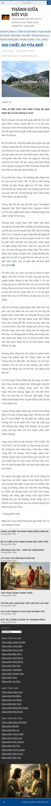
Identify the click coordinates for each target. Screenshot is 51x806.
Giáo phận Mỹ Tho (11, 746)
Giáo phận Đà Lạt (10, 730)
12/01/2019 (7, 51)
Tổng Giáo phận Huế (12, 692)
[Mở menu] (2, 3)
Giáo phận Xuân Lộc (12, 738)
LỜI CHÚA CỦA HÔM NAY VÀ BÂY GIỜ (18, 558)
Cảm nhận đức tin (11, 55)
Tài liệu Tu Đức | (27, 39)
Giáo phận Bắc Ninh (12, 654)
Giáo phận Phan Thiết (12, 734)
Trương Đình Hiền (8, 595)
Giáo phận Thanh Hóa (13, 673)
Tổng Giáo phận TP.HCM (14, 722)
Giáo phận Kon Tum (11, 704)
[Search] (49, 3)
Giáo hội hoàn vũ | (9, 31)
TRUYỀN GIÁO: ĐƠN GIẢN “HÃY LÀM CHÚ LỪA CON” (25, 603)
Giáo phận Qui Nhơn (12, 700)
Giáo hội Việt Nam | (28, 31)
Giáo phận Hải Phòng (12, 658)
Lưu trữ (5, 627)
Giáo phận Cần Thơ (11, 757)
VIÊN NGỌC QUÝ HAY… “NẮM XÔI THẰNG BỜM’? (23, 550)
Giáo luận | (16, 35)
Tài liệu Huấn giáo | (9, 39)
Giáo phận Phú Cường (13, 742)
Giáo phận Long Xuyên (13, 749)
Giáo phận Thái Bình (12, 669)
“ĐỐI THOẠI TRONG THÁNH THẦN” (17, 593)
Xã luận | (26, 35)
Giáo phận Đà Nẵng (11, 696)
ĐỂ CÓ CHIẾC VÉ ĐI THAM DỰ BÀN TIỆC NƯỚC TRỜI (24, 542)
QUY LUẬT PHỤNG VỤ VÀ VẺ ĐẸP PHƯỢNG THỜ (22, 611)
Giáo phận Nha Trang (12, 711)
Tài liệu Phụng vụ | (40, 35)
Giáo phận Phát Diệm (12, 661)
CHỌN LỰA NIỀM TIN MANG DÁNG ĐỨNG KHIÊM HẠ (25, 531)
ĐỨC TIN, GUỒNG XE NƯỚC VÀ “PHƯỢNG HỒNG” (23, 620)
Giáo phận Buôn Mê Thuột (15, 708)
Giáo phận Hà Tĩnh (11, 681)
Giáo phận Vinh (9, 677)
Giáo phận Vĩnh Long (12, 753)
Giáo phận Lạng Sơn (12, 646)
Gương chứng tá (29, 55)
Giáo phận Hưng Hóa (12, 650)
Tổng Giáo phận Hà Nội (13, 642)
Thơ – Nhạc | (42, 39)
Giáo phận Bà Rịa (10, 726)
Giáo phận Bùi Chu (11, 665)
